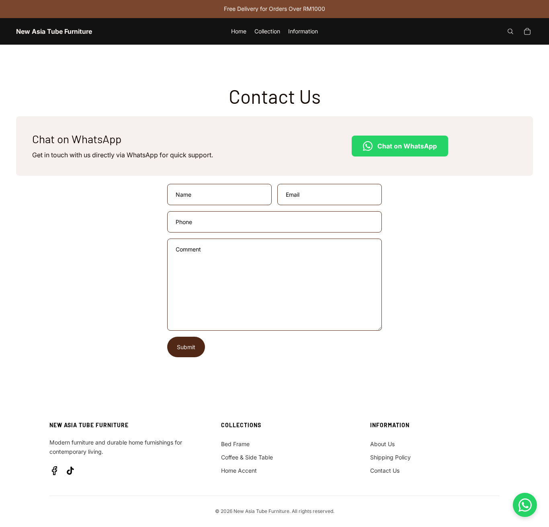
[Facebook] (54, 471)
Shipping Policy (390, 457)
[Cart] (527, 31)
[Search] (510, 31)
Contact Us (384, 470)
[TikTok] (70, 471)
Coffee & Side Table (247, 457)
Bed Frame (235, 444)
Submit (186, 347)
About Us (382, 444)
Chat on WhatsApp (407, 146)
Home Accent (239, 470)
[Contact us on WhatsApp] (525, 505)
